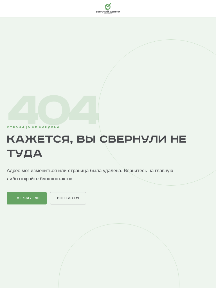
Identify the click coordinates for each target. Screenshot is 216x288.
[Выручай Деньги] (108, 8)
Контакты (68, 198)
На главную (27, 198)
